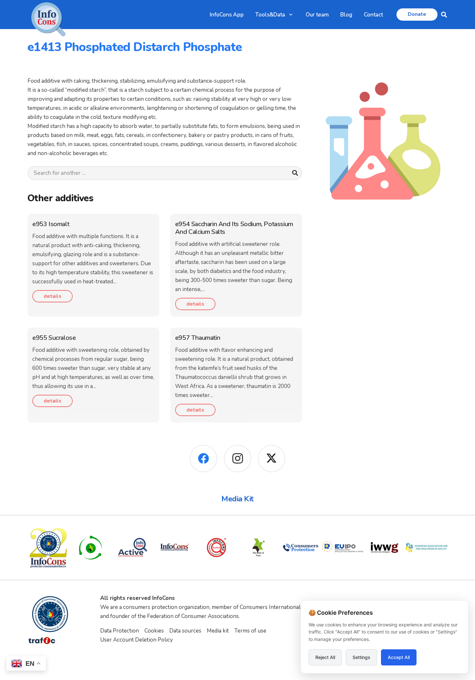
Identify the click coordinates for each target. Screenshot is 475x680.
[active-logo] (132, 547)
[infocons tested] (216, 548)
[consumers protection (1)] (301, 548)
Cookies (154, 630)
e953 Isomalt (50, 224)
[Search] (295, 173)
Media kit (218, 630)
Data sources (185, 630)
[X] (271, 458)
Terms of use (250, 630)
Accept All (399, 657)
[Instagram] (237, 458)
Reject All (325, 657)
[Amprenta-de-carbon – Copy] (90, 548)
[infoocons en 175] (174, 548)
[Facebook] (203, 458)
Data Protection (119, 630)
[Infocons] (48, 548)
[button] (291, 14)
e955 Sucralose (54, 337)
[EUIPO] (343, 548)
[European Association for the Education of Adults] (427, 548)
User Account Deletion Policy (136, 639)
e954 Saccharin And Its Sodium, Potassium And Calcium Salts (234, 228)
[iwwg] (385, 548)
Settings (361, 657)
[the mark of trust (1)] (259, 548)
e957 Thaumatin (197, 337)
